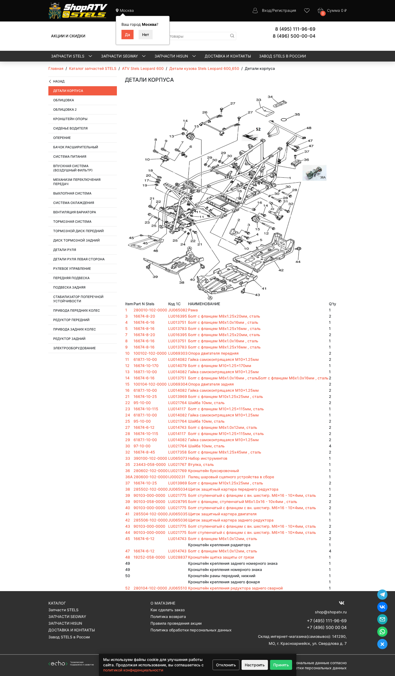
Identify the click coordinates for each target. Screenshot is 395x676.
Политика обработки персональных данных (191, 630)
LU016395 (177, 316)
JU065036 (178, 520)
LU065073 (177, 458)
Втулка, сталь (201, 464)
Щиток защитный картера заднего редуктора (231, 520)
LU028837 (177, 557)
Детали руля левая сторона (79, 259)
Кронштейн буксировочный (213, 470)
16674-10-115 (146, 409)
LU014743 (177, 427)
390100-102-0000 (150, 458)
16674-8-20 (144, 316)
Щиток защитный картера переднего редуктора (233, 489)
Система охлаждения (73, 203)
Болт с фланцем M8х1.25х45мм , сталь (224, 452)
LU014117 (177, 409)
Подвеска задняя (69, 287)
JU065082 (178, 310)
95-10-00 (142, 402)
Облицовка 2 (65, 109)
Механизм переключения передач (76, 182)
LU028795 (177, 501)
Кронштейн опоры (70, 119)
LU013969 (177, 396)
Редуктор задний (69, 339)
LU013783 (177, 328)
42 (127, 520)
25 (127, 421)
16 (127, 390)
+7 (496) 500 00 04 (327, 627)
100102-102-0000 (150, 353)
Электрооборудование (74, 348)
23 (127, 409)
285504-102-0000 (151, 514)
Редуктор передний (71, 320)
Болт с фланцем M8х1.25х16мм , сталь (224, 328)
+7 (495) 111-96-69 (327, 620)
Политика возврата (168, 616)
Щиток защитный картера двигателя (222, 514)
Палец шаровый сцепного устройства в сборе (231, 476)
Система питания (69, 156)
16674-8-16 (144, 328)
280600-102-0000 (151, 476)
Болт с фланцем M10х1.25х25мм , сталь (225, 396)
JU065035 (178, 514)
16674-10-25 (145, 396)
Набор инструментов (207, 458)
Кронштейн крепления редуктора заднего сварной (235, 588)
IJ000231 (176, 476)
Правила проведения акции (176, 623)
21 (127, 396)
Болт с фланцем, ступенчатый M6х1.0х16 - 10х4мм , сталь (242, 501)
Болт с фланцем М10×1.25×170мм (219, 365)
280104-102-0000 (150, 588)
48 (127, 557)
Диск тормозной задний (76, 240)
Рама (193, 310)
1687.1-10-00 (145, 371)
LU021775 (177, 495)
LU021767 (177, 464)
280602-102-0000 (151, 470)
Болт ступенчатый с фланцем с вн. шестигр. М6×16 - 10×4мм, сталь (252, 495)
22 (127, 402)
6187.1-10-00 (145, 359)
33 (127, 458)
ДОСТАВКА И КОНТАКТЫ (228, 56)
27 (127, 427)
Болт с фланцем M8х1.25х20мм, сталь (224, 316)
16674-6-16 (144, 322)
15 (127, 384)
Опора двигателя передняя (213, 353)
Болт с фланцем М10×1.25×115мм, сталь (226, 409)
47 (127, 551)
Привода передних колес (76, 310)
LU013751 (177, 322)
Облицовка (63, 100)
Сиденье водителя (70, 128)
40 (127, 507)
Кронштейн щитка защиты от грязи (221, 557)
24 (127, 415)
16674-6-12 (144, 427)
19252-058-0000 (149, 557)
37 (127, 483)
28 (127, 433)
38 (127, 489)
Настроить (255, 665)
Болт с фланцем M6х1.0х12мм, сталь (222, 427)
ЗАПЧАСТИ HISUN (172, 56)
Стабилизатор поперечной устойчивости (78, 299)
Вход (266, 10)
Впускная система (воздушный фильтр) (73, 168)
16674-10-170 (146, 365)
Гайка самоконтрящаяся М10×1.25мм (223, 359)
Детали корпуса (68, 91)
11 (127, 359)
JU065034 (178, 489)
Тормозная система (72, 222)
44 (127, 532)
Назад (58, 81)
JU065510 (177, 588)
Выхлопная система (72, 193)
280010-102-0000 (150, 310)
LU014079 (177, 365)
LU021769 (177, 470)
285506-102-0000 (151, 520)
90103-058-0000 (149, 501)
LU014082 (177, 359)
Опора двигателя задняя (211, 384)
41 (127, 514)
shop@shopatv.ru (331, 612)
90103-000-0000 (149, 495)
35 (127, 464)
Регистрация (284, 10)
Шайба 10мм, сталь (206, 402)
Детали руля (64, 250)
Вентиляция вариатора (74, 212)
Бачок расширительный (75, 147)
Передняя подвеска (71, 278)
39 (127, 495)
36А (129, 476)
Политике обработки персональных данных (306, 668)
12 (127, 365)
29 (127, 439)
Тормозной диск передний (78, 231)
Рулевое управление (72, 269)
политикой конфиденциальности (133, 670)
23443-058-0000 (150, 464)
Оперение (62, 138)
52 (127, 588)
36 (127, 470)
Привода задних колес (74, 329)
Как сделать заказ (167, 609)
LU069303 (178, 353)
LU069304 (178, 384)
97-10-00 (142, 446)
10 (127, 353)
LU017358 (177, 452)
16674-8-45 (144, 452)
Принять (281, 665)
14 (127, 378)
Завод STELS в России (282, 56)
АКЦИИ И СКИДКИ (68, 36)
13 (127, 371)
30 (127, 446)
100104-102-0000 (150, 384)
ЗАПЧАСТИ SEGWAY (120, 56)
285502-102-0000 (151, 489)
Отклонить (226, 665)
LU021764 (177, 402)
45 (127, 538)
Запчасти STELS (68, 56)
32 (127, 452)
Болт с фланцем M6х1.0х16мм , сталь (223, 322)
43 (127, 526)
